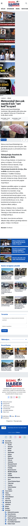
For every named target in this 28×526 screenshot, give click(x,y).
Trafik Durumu (6, 405)
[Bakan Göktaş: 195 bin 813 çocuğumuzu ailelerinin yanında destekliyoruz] (21, 299)
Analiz (10, 444)
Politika (10, 467)
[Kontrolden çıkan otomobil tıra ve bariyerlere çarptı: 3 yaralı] (7, 285)
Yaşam (10, 489)
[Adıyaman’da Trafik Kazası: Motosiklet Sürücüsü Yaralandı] (7, 271)
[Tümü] (26, 339)
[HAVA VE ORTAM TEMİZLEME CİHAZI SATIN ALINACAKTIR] (21, 351)
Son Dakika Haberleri (8, 410)
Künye (12, 416)
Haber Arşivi (6, 412)
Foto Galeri (8, 491)
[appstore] (9, 421)
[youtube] (20, 437)
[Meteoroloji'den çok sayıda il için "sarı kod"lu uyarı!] (14, 129)
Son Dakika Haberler (14, 477)
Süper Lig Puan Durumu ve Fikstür (17, 518)
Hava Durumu (6, 403)
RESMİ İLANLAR (12, 471)
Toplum (10, 485)
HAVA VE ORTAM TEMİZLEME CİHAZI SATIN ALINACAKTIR (20, 356)
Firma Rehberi (5, 418)
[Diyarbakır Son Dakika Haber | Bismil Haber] (14, 3)
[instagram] (15, 437)
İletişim (18, 416)
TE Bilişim (18, 432)
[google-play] (17, 421)
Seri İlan (7, 498)
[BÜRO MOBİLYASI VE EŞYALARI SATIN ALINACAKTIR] (7, 351)
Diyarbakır (11, 452)
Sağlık (10, 473)
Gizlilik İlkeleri (5, 416)
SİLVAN (10, 475)
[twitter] (10, 437)
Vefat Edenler (12, 487)
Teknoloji (10, 483)
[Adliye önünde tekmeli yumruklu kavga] (7, 299)
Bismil (9, 448)
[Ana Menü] (1, 3)
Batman (10, 446)
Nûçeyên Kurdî (12, 464)
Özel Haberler (12, 466)
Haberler (3, 98)
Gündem (10, 462)
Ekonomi (10, 458)
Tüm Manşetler (6, 408)
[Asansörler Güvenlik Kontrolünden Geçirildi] (21, 271)
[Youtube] (16, 397)
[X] (11, 397)
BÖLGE (3, 9)
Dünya (10, 454)
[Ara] (26, 3)
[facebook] (6, 437)
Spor (9, 479)
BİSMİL (18, 9)
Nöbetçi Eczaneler (7, 401)
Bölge (9, 98)
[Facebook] (8, 397)
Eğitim (10, 456)
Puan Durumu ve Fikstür (8, 407)
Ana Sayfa (8, 441)
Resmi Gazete (12, 469)
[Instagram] (14, 397)
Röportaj (8, 500)
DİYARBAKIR (10, 9)
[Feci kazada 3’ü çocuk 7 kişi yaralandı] (21, 285)
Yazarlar (7, 494)
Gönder (4, 330)
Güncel (10, 460)
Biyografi (8, 502)
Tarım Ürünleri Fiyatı (14, 481)
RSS (4, 427)
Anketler (8, 504)
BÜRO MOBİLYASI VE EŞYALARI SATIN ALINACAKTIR (6, 356)
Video (7, 493)
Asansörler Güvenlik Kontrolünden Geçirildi (20, 278)
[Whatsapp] (19, 397)
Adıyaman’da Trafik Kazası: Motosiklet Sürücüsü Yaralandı (6, 278)
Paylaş (4, 139)
